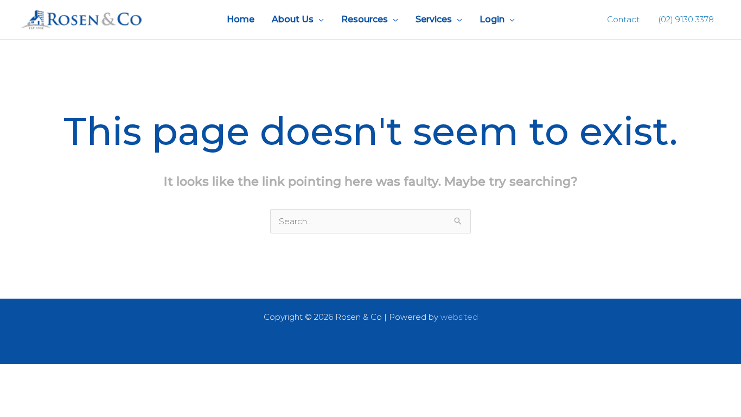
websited (459, 317)
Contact (623, 19)
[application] (319, 19)
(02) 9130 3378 (685, 19)
